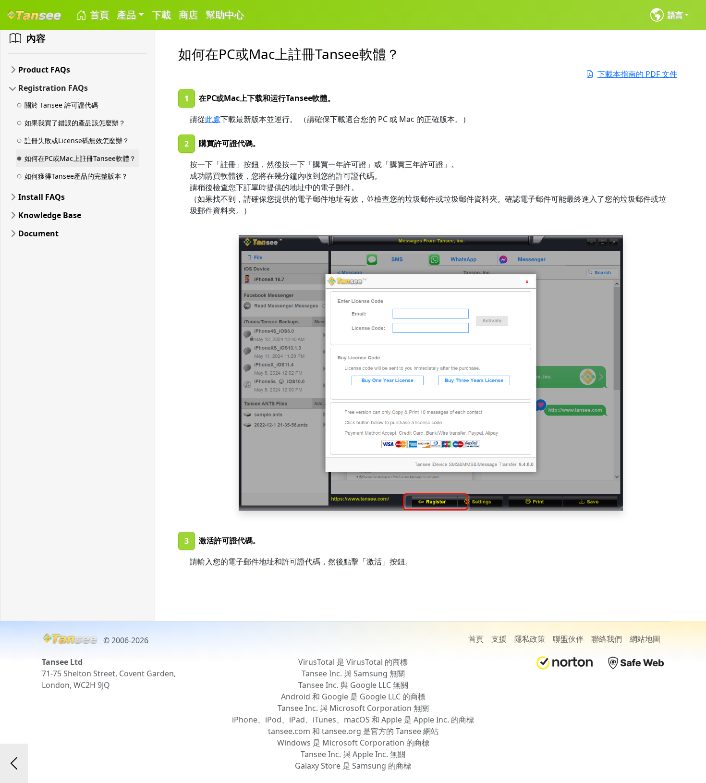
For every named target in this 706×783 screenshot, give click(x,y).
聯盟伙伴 (568, 639)
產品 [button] (126, 14)
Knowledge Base (49, 215)
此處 (212, 119)
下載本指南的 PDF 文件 (637, 74)
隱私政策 (529, 639)
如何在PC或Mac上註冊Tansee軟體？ (80, 158)
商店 (188, 14)
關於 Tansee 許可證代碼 (61, 105)
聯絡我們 (606, 639)
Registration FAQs (53, 88)
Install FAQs (41, 197)
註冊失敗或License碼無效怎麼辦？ (76, 140)
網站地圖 (645, 639)
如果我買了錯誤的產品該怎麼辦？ (74, 122)
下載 (161, 14)
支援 (499, 639)
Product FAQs (44, 69)
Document (38, 233)
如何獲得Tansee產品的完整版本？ (76, 176)
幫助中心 (225, 14)
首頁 (98, 14)
